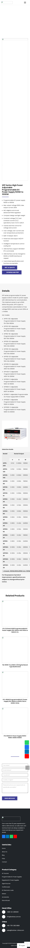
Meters (4, 894)
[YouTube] (15, 836)
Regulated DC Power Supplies (10, 880)
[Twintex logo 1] (6, 2)
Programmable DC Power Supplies (12, 877)
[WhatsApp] (11, 836)
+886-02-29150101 (12, 912)
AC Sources (5, 873)
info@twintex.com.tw (14, 917)
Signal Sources (6, 883)
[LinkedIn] (7, 836)
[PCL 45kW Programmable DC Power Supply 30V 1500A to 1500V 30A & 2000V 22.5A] (15, 688)
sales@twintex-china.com (15, 930)
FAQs (3, 858)
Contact (4, 862)
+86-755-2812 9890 (13, 926)
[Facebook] (3, 836)
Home (4, 848)
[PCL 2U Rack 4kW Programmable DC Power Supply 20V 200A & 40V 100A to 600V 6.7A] (15, 617)
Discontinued (6, 900)
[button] (25, 3)
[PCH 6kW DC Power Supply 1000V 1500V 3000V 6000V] (15, 724)
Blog (3, 855)
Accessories (5, 897)
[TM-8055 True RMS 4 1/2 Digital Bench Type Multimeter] (15, 653)
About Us (4, 852)
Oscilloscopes (6, 887)
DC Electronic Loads (8, 890)
